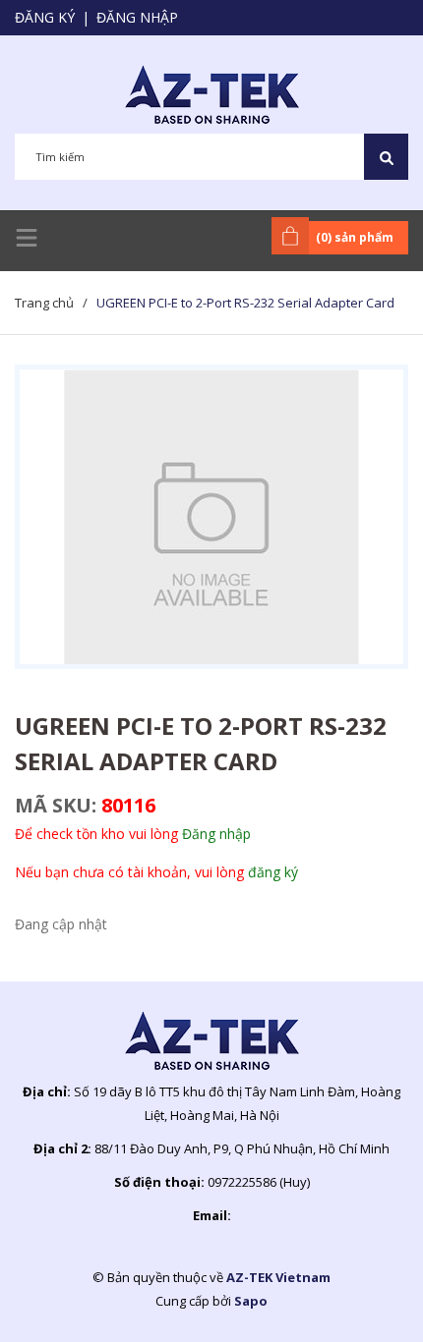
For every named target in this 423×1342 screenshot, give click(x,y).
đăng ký (273, 872)
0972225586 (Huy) (259, 1182)
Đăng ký (45, 17)
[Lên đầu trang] (359, 1296)
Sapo (251, 1301)
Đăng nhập (137, 17)
